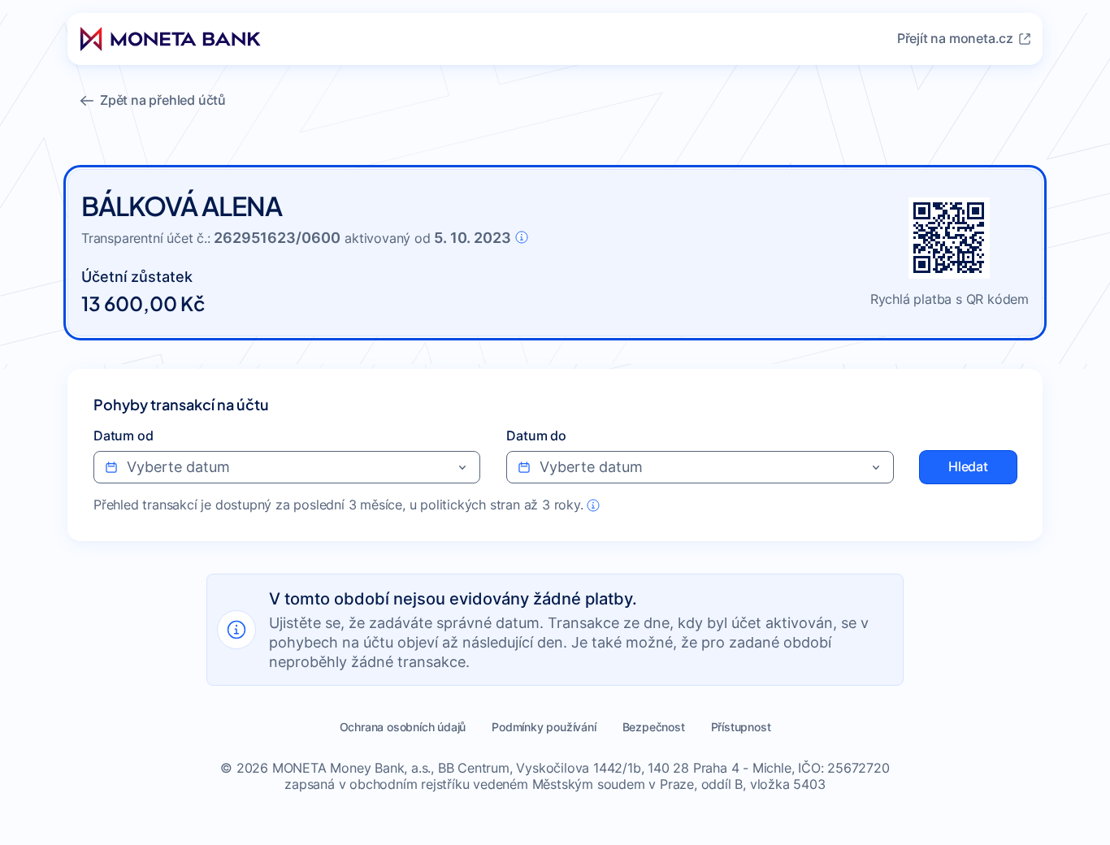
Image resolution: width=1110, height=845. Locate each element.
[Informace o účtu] (521, 237)
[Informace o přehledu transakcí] (593, 505)
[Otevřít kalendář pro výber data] (462, 467)
